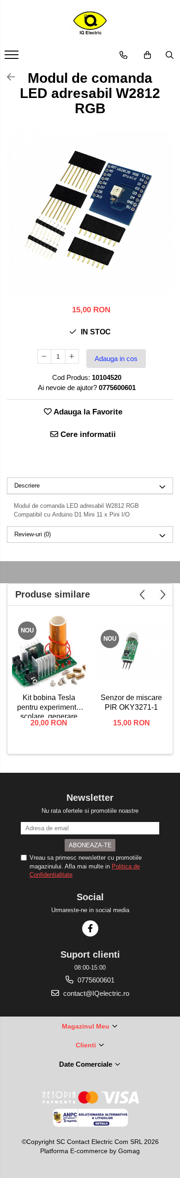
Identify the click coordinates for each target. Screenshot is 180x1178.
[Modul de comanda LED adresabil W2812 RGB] (90, 212)
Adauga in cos (116, 358)
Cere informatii (87, 434)
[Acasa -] (90, 23)
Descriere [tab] (27, 485)
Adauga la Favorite (87, 412)
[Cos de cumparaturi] (147, 55)
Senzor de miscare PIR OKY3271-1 (131, 702)
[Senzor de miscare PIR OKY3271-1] (131, 652)
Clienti (87, 1045)
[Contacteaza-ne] (123, 55)
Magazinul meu (86, 1026)
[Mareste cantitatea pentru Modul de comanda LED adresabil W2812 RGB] (72, 356)
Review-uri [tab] (32, 534)
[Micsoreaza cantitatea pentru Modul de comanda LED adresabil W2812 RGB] (44, 356)
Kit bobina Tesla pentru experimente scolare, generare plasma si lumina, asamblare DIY (48, 706)
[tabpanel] (90, 212)
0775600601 (95, 980)
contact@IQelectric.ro (95, 993)
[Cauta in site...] (169, 55)
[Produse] (13, 57)
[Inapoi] (7, 77)
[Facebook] (90, 928)
